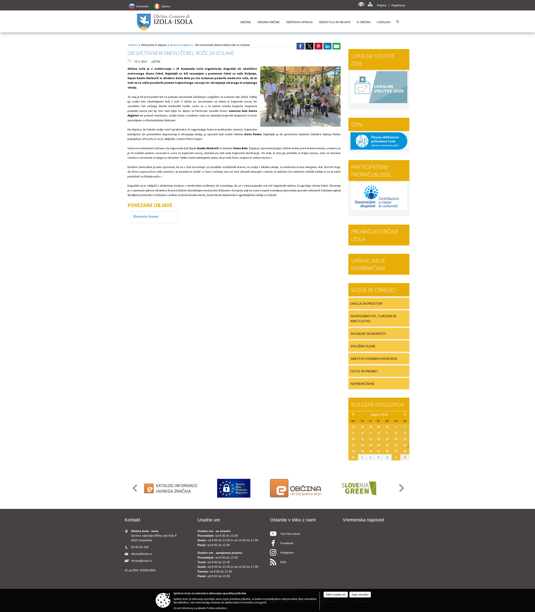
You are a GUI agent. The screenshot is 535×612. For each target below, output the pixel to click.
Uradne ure (208, 519)
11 (362, 439)
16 (404, 439)
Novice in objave (180, 45)
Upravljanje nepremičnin (368, 264)
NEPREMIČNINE (362, 383)
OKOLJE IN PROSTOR (366, 303)
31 (387, 427)
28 (362, 427)
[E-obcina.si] (296, 488)
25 (362, 451)
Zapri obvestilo (360, 594)
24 (353, 451)
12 (370, 439)
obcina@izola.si (141, 553)
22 (396, 445)
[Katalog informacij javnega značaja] (171, 488)
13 (378, 439)
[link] (300, 46)
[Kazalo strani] (370, 4)
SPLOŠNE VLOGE (362, 346)
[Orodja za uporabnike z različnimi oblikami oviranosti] (361, 4)
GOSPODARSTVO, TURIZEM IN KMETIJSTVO (373, 318)
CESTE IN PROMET (364, 371)
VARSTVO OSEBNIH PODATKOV (373, 358)
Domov (133, 45)
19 (370, 445)
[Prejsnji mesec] (353, 414)
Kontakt (132, 519)
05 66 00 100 (140, 547)
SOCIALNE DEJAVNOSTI (368, 333)
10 (353, 439)
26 (370, 451)
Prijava (381, 5)
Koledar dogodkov (377, 404)
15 (396, 439)
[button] (134, 488)
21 (387, 445)
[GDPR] (234, 488)
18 (362, 445)
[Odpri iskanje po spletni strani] (397, 21)
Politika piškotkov (216, 608)
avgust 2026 (379, 414)
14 (387, 439)
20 (378, 445)
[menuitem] (245, 22)
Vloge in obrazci (373, 290)
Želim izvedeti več (336, 594)
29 (370, 427)
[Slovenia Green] (358, 488)
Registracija (398, 5)
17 (353, 445)
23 (404, 445)
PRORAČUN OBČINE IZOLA (375, 235)
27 (353, 427)
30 (378, 427)
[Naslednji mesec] (404, 414)
